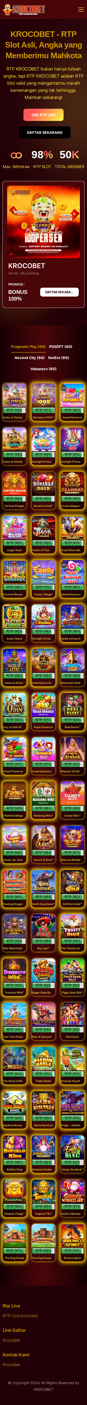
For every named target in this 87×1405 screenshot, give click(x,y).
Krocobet (11, 1340)
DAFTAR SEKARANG (44, 132)
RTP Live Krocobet (20, 1315)
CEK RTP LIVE (43, 115)
